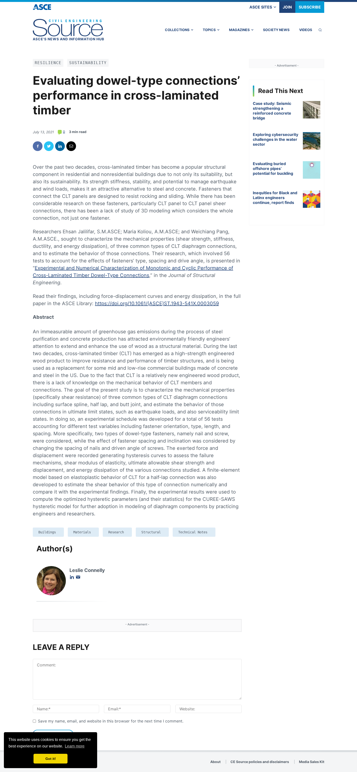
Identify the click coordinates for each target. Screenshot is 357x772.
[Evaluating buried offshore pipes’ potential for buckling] (311, 170)
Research (116, 532)
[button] (320, 30)
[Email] (71, 146)
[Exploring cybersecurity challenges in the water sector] (311, 141)
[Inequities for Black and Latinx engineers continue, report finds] (311, 199)
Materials (82, 532)
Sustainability (88, 62)
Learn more (75, 746)
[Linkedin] (60, 146)
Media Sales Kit (311, 762)
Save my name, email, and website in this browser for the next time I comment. (110, 721)
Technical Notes (192, 532)
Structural (151, 532)
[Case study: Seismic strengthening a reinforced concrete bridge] (311, 109)
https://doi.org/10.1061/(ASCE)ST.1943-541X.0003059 (157, 303)
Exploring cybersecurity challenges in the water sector (275, 139)
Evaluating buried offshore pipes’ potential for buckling (273, 168)
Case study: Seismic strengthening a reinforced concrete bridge (272, 110)
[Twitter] (49, 146)
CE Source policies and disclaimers (259, 762)
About (215, 762)
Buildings (47, 532)
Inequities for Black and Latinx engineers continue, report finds (275, 197)
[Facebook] (37, 146)
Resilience (48, 62)
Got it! (50, 759)
